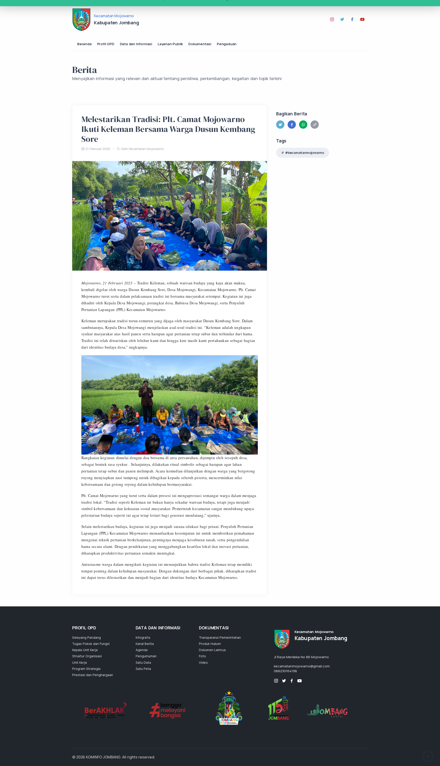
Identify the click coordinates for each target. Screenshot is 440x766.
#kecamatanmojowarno (304, 152)
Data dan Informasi (136, 44)
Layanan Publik (170, 44)
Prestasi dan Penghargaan (92, 675)
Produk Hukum (210, 643)
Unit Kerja (79, 662)
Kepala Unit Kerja (85, 650)
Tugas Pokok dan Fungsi (91, 643)
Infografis (143, 637)
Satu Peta (143, 668)
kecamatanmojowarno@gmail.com (302, 666)
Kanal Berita (145, 643)
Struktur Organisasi (87, 656)
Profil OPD (105, 44)
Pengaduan (226, 44)
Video (203, 662)
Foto (202, 656)
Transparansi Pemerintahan (220, 637)
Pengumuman (146, 656)
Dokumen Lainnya (212, 650)
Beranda (84, 44)
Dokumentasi (199, 44)
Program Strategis (86, 668)
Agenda (142, 650)
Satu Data (143, 662)
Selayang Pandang (86, 637)
